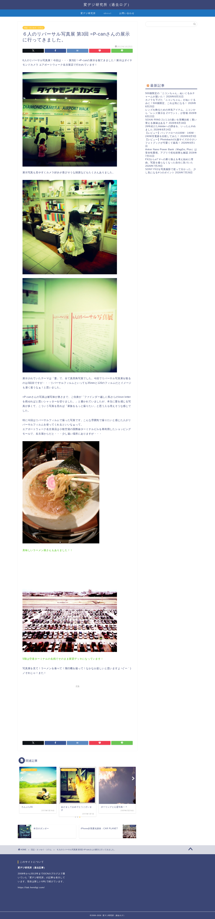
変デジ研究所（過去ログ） (107, 4)
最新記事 (157, 85)
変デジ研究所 (88, 13)
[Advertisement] (78, 711)
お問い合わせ (126, 13)
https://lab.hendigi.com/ (31, 887)
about (107, 13)
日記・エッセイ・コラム (33, 28)
